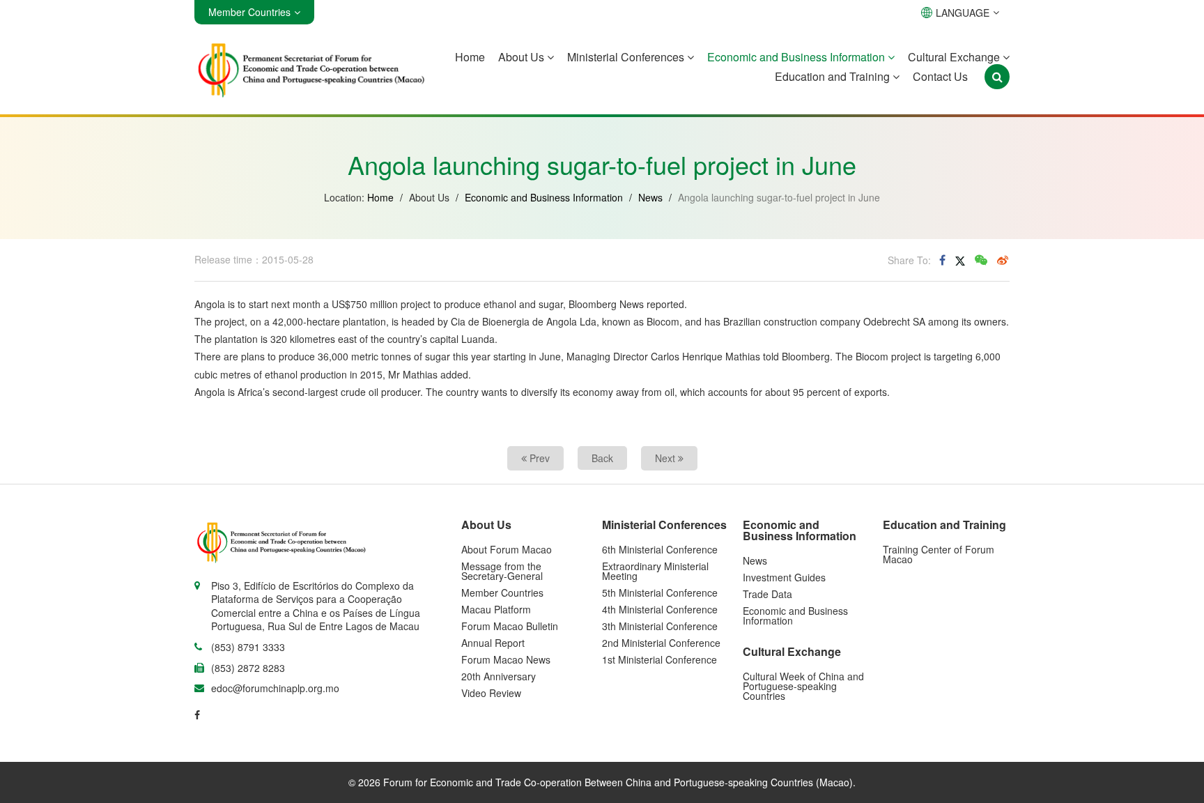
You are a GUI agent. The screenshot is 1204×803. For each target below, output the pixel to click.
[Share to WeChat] (981, 260)
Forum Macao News (505, 659)
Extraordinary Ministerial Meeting (655, 571)
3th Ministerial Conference (660, 626)
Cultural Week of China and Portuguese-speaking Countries (803, 686)
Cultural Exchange (955, 57)
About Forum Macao (506, 549)
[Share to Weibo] (1003, 260)
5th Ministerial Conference (660, 592)
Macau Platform (496, 609)
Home (470, 57)
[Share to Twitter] (960, 260)
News (650, 197)
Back (602, 458)
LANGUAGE (962, 13)
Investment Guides (784, 577)
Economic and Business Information (797, 57)
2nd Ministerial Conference (661, 643)
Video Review (491, 693)
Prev (538, 458)
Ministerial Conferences (627, 57)
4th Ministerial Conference (660, 609)
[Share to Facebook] (942, 260)
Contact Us (940, 76)
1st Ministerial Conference (659, 659)
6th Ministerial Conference (660, 549)
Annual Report (493, 643)
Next (666, 458)
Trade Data (767, 594)
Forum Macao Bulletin (509, 626)
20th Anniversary (498, 676)
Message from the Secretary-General (502, 571)
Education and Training (834, 76)
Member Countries (502, 592)
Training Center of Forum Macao (938, 554)
